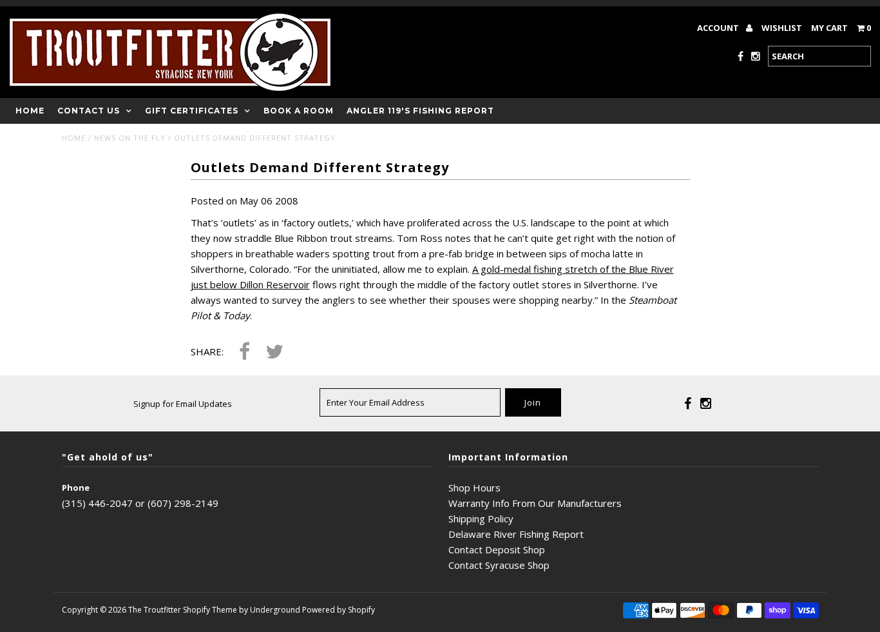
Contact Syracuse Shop (499, 564)
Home (29, 110)
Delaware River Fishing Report (516, 534)
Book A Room (298, 110)
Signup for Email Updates (182, 404)
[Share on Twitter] (274, 352)
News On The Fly (130, 138)
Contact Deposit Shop (496, 549)
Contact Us (88, 110)
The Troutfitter (154, 609)
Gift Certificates (191, 110)
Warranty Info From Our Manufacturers (535, 503)
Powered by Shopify (338, 609)
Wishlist (781, 28)
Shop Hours (474, 487)
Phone (76, 487)
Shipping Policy (480, 518)
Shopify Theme (210, 609)
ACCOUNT (719, 28)
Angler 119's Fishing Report (420, 110)
